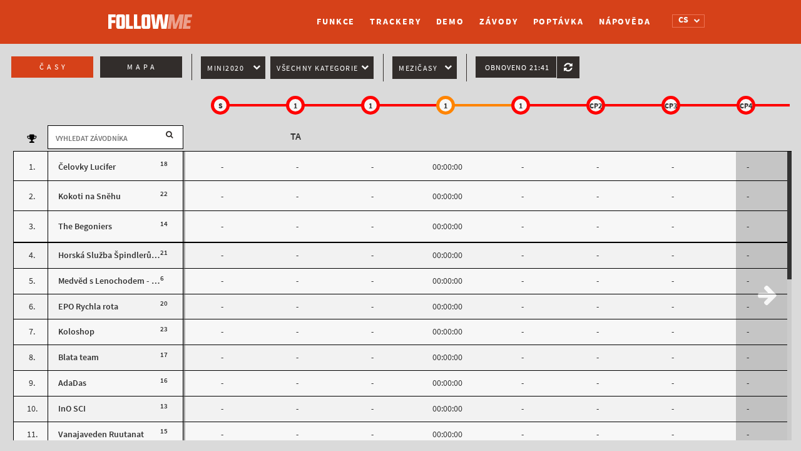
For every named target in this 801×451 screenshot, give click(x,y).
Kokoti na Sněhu (89, 196)
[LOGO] (153, 15)
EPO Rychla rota (88, 307)
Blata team (78, 357)
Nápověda (625, 22)
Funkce (336, 22)
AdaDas (72, 383)
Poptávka (558, 22)
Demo (450, 22)
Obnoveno (517, 68)
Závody (498, 22)
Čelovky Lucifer (87, 167)
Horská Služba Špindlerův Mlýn (117, 255)
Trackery (395, 22)
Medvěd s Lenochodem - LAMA (115, 281)
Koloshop (76, 332)
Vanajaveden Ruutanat (101, 434)
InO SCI (72, 409)
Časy (53, 67)
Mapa (142, 67)
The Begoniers (85, 226)
